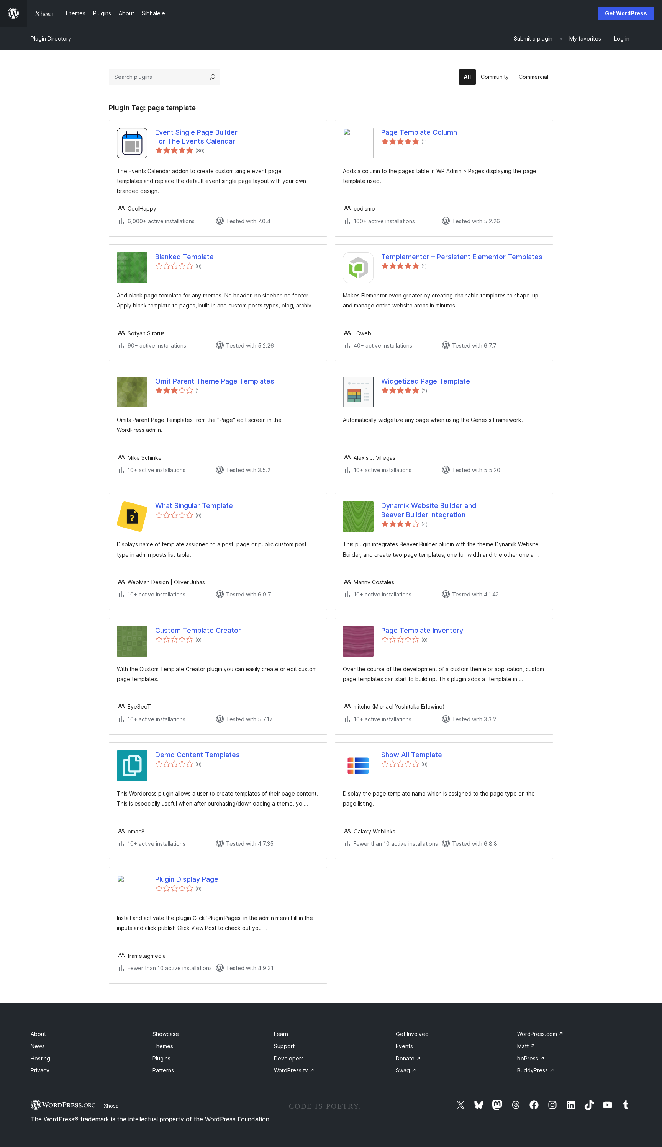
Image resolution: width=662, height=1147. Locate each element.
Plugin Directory (51, 38)
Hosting (40, 1058)
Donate (408, 1058)
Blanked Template (184, 257)
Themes (162, 1046)
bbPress (531, 1058)
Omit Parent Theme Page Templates (214, 381)
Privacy (40, 1070)
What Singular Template (194, 506)
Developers (289, 1058)
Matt (526, 1046)
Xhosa (111, 1106)
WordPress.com (540, 1034)
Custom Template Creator (198, 630)
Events (404, 1046)
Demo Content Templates (197, 755)
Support (284, 1046)
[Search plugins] (212, 77)
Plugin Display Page (186, 879)
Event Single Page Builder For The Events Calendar (196, 136)
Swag (406, 1070)
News (38, 1046)
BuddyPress (535, 1070)
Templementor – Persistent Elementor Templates (461, 257)
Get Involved (412, 1034)
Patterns (163, 1070)
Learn (281, 1034)
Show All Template (411, 755)
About (38, 1034)
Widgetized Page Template (425, 381)
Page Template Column (419, 132)
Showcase (165, 1034)
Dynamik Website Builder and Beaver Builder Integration (428, 510)
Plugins (161, 1058)
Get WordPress (626, 13)
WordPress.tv (294, 1070)
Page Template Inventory (422, 630)
